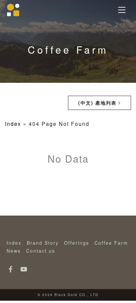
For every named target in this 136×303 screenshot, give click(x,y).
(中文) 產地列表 (98, 102)
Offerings (76, 242)
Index (13, 123)
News (14, 250)
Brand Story (43, 242)
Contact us (40, 250)
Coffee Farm (111, 242)
